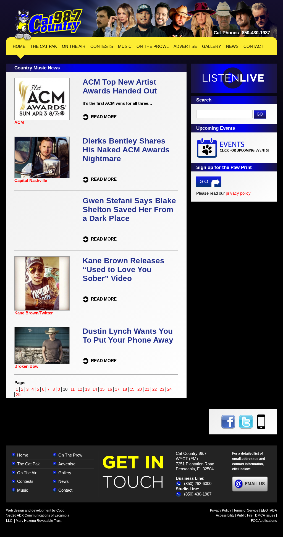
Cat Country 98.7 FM (48, 24)
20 (139, 389)
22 (154, 389)
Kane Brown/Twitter (33, 313)
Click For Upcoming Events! (233, 148)
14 (95, 389)
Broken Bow (26, 366)
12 (80, 389)
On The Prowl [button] (153, 46)
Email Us (255, 483)
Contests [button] (101, 46)
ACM (19, 122)
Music (22, 490)
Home (19, 46)
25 (18, 394)
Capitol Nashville (30, 180)
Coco (60, 510)
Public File (245, 515)
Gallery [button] (211, 46)
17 (117, 389)
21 (147, 389)
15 (102, 389)
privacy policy (238, 193)
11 (72, 389)
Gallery (64, 472)
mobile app (261, 422)
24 (169, 389)
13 (87, 389)
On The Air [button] (73, 46)
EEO (264, 510)
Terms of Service (246, 510)
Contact (65, 490)
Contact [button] (253, 46)
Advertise (66, 464)
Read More (104, 116)
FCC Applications (264, 521)
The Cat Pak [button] (43, 46)
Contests (25, 481)
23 (162, 389)
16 (110, 389)
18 (124, 389)
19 (132, 389)
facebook (228, 422)
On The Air (26, 472)
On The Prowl (70, 455)
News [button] (232, 46)
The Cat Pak (28, 464)
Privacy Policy (220, 510)
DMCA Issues (265, 515)
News (63, 481)
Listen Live (234, 78)
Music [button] (125, 46)
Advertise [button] (185, 46)
